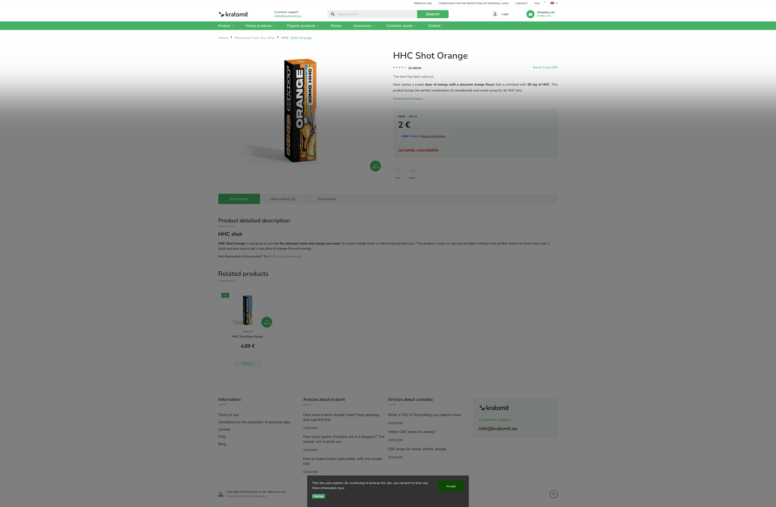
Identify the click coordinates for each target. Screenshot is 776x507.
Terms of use (422, 3)
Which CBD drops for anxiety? (412, 431)
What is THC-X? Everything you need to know (424, 414)
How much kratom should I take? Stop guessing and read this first (341, 417)
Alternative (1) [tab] (283, 198)
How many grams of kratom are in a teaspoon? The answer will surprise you (343, 439)
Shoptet (240, 496)
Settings (319, 496)
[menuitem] (229, 25)
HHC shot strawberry (284, 256)
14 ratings (414, 67)
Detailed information (408, 98)
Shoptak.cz (261, 496)
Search (433, 14)
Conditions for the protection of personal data (474, 3)
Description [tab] (239, 198)
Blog (222, 443)
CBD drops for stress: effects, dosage (417, 449)
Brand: (545, 67)
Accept (451, 486)
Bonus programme (434, 136)
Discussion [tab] (327, 198)
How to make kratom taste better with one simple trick (342, 461)
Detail (247, 363)
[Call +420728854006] (292, 16)
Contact (522, 3)
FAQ (537, 3)
